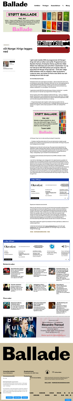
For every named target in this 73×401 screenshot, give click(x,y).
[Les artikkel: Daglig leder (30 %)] (53, 251)
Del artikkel (12, 61)
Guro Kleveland (8, 373)
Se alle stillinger (35, 198)
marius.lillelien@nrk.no (51, 226)
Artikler (37, 5)
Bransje (31, 231)
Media (48, 231)
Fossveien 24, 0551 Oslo (31, 373)
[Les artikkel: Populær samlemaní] (13, 288)
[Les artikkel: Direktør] (37, 189)
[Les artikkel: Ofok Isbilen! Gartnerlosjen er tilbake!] (36, 273)
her (39, 228)
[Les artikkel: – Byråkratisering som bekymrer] (59, 307)
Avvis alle (25, 397)
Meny (68, 5)
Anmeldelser (55, 5)
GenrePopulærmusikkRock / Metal (40, 231)
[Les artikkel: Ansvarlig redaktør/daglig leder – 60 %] (51, 189)
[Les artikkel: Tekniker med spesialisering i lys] (66, 189)
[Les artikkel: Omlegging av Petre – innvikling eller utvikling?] (36, 288)
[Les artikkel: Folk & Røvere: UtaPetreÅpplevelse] (59, 288)
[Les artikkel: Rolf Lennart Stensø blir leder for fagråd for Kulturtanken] (36, 307)
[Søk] (63, 5)
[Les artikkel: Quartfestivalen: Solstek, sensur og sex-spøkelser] (13, 273)
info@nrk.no (33, 227)
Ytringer (45, 5)
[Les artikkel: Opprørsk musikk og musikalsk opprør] (13, 307)
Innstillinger (68, 399)
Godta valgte (17, 397)
